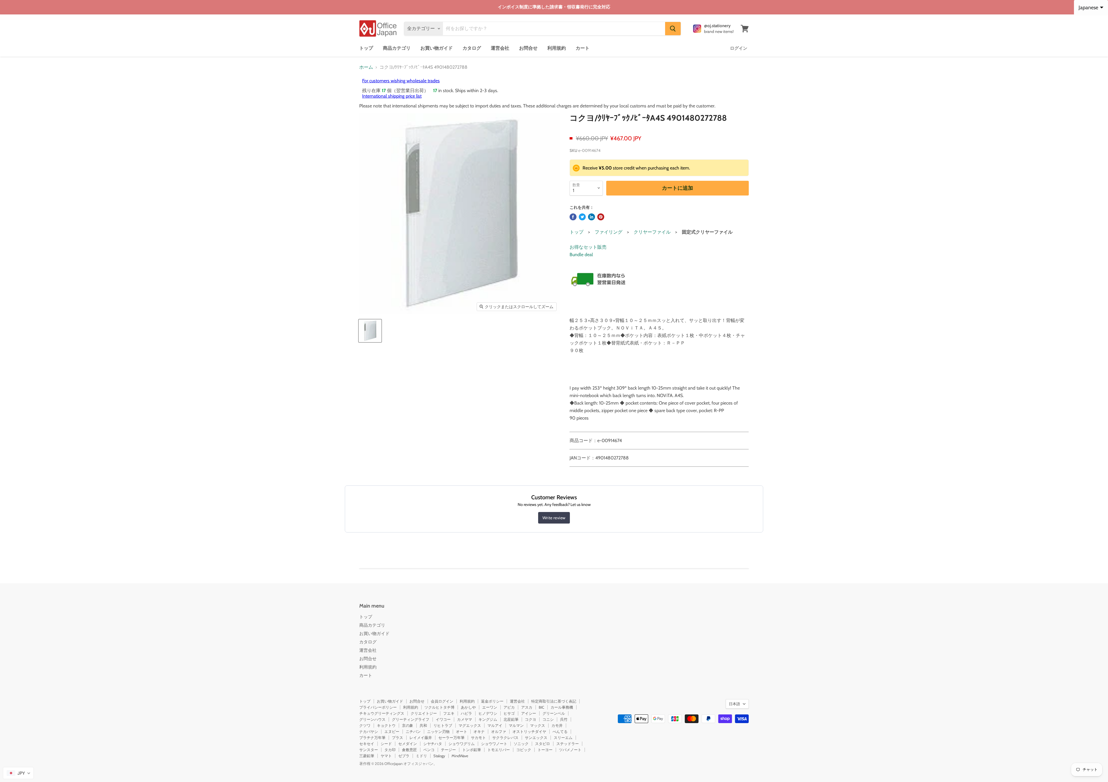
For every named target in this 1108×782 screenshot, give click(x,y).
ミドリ (421, 755)
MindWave (460, 755)
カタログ (472, 48)
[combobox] (18, 773)
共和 (423, 725)
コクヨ (530, 719)
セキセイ (366, 743)
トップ (366, 48)
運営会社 (500, 48)
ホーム (366, 67)
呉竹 (564, 719)
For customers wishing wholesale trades (401, 80)
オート (461, 731)
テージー (448, 749)
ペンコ (429, 749)
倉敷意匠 (409, 749)
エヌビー (391, 731)
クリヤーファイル (652, 232)
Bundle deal (581, 254)
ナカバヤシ (368, 731)
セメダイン (407, 743)
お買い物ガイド (436, 48)
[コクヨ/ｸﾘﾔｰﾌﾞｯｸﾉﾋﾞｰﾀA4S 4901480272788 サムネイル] (370, 330)
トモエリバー (498, 749)
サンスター (368, 749)
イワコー (443, 719)
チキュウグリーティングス (381, 713)
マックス (537, 725)
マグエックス (469, 725)
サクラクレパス (505, 737)
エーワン (489, 707)
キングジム (487, 719)
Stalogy (439, 755)
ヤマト (386, 755)
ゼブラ (403, 755)
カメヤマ (464, 719)
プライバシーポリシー (378, 707)
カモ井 (557, 725)
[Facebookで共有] (573, 216)
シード (386, 743)
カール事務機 (562, 707)
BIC (541, 707)
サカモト (478, 737)
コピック (523, 749)
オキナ (479, 731)
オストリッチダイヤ (529, 731)
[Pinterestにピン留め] (600, 216)
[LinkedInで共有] (591, 216)
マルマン (516, 725)
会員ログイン (442, 701)
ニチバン (413, 731)
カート (582, 48)
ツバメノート (570, 749)
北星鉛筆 (511, 719)
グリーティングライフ (410, 719)
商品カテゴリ (397, 48)
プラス (397, 737)
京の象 (407, 725)
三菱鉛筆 (366, 755)
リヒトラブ (442, 725)
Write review (554, 517)
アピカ (509, 707)
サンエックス (536, 737)
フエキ (448, 713)
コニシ (548, 719)
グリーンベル (553, 713)
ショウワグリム (461, 743)
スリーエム (563, 737)
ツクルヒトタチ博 (439, 707)
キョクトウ (386, 725)
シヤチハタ (432, 743)
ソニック (521, 743)
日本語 (734, 703)
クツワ (364, 725)
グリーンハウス (372, 719)
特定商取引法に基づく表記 (553, 701)
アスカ (526, 707)
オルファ (498, 731)
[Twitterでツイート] (582, 216)
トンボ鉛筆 (471, 749)
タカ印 (390, 749)
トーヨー (545, 749)
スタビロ (542, 743)
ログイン (738, 48)
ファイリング (608, 232)
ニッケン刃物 (438, 731)
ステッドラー (567, 743)
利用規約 (556, 48)
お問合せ (528, 48)
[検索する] (673, 28)
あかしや (468, 707)
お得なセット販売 (588, 247)
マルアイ (494, 725)
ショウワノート (494, 743)
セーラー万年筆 (451, 737)
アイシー (528, 713)
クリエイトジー (424, 713)
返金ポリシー (492, 701)
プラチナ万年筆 (372, 737)
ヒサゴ (509, 713)
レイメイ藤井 (420, 737)
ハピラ (466, 713)
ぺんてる (560, 731)
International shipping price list (392, 96)
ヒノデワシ (487, 713)
